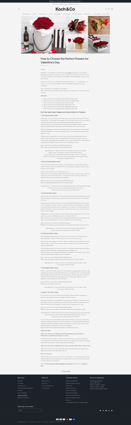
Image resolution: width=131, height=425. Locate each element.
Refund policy (38, 421)
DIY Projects (55, 4)
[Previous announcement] (18, 1)
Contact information (60, 421)
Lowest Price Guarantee (71, 390)
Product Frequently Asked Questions (26, 388)
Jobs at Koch (44, 383)
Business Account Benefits (71, 393)
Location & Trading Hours (47, 385)
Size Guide (20, 390)
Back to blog (66, 371)
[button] (19, 9)
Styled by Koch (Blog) (22, 395)
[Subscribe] (40, 410)
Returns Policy (69, 385)
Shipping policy (52, 421)
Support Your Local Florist (23, 397)
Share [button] (43, 69)
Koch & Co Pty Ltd (24, 421)
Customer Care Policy (71, 388)
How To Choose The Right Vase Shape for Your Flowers (59, 364)
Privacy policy (31, 421)
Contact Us (68, 400)
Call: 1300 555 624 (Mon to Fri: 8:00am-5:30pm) (77, 402)
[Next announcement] (112, 1)
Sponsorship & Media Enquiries (73, 397)
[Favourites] (109, 9)
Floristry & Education (22, 393)
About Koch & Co (46, 381)
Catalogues (70, 4)
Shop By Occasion (63, 4)
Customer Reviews (46, 388)
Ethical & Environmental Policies (73, 395)
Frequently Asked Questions (72, 381)
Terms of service (45, 421)
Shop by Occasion (22, 385)
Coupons (76, 4)
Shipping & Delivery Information (73, 383)
